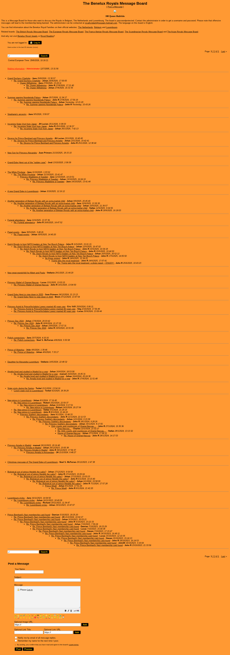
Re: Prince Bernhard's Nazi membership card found (37, 517)
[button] (65, 611)
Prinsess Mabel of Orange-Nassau (23, 282)
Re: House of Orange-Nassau (77, 435)
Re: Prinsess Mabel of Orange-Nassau (31, 285)
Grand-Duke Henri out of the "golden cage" (27, 162)
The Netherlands (85, 27)
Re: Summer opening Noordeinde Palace (32, 100)
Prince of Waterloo (16, 350)
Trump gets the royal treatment (65, 261)
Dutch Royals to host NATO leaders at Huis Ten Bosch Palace (36, 244)
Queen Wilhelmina (28, 83)
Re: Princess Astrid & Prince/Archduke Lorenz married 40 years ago (44, 309)
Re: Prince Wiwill (59, 488)
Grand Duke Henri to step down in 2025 (25, 294)
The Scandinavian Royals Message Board (144, 32)
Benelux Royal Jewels (28, 36)
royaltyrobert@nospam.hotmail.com (101, 23)
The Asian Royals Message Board (182, 32)
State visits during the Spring (21, 388)
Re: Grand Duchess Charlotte (27, 81)
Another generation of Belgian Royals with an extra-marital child (36, 201)
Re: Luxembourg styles (24, 500)
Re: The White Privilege (24, 174)
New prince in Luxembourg (19, 400)
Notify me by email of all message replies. (36, 638)
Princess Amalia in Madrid (19, 445)
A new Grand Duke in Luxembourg (23, 191)
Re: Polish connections (24, 340)
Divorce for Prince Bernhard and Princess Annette (30, 138)
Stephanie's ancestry (17, 114)
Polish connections (16, 338)
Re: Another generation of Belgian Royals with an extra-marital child (44, 203)
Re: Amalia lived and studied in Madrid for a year (36, 374)
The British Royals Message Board (32, 32)
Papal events (13, 232)
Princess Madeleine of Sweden (34, 177)
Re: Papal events (21, 234)
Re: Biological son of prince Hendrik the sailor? (35, 474)
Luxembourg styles (16, 498)
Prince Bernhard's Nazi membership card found (29, 515)
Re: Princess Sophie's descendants (42, 417)
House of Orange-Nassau (69, 433)
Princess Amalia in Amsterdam (40, 452)
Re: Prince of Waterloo (24, 352)
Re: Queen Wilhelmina (36, 85)
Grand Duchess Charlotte (19, 78)
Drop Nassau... (64, 428)
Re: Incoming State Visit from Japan (30, 126)
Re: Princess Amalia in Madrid (27, 448)
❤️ (35, 617)
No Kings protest (52, 258)
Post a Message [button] (115, 7)
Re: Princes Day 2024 (24, 323)
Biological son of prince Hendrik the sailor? (27, 472)
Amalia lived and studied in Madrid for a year (28, 371)
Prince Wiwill (51, 486)
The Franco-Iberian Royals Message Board (104, 32)
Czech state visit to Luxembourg (28, 391)
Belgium (98, 27)
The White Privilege (16, 172)
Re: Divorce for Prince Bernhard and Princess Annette (38, 141)
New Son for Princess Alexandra (22, 153)
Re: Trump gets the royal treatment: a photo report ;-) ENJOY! (86, 263)
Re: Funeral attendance (24, 222)
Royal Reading (47, 36)
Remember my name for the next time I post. (38, 641)
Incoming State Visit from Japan (22, 124)
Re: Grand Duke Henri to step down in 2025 (33, 297)
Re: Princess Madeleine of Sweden (42, 179)
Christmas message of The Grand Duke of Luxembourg (33, 462)
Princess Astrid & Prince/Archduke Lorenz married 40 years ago (36, 306)
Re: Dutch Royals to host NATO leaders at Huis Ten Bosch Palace (44, 246)
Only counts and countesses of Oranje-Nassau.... (73, 426)
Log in (36, 43)
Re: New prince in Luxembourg (27, 403)
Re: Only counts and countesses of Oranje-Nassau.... (82, 431)
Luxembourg (111, 27)
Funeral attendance (16, 220)
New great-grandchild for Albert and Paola (26, 273)
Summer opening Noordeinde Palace (24, 97)
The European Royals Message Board (66, 32)
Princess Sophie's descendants (34, 414)
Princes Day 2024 (16, 321)
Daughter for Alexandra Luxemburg (23, 362)
